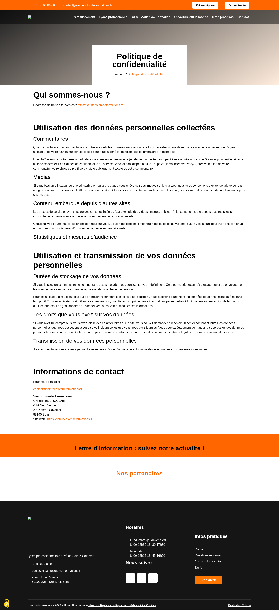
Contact (243, 17)
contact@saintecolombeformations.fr (57, 389)
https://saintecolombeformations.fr (100, 105)
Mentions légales (98, 605)
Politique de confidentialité (127, 605)
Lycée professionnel (113, 17)
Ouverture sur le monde (191, 17)
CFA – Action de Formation (151, 17)
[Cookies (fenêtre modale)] (6, 603)
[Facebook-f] (130, 578)
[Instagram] (141, 578)
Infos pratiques (223, 17)
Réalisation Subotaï (239, 605)
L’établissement (84, 17)
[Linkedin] (153, 578)
